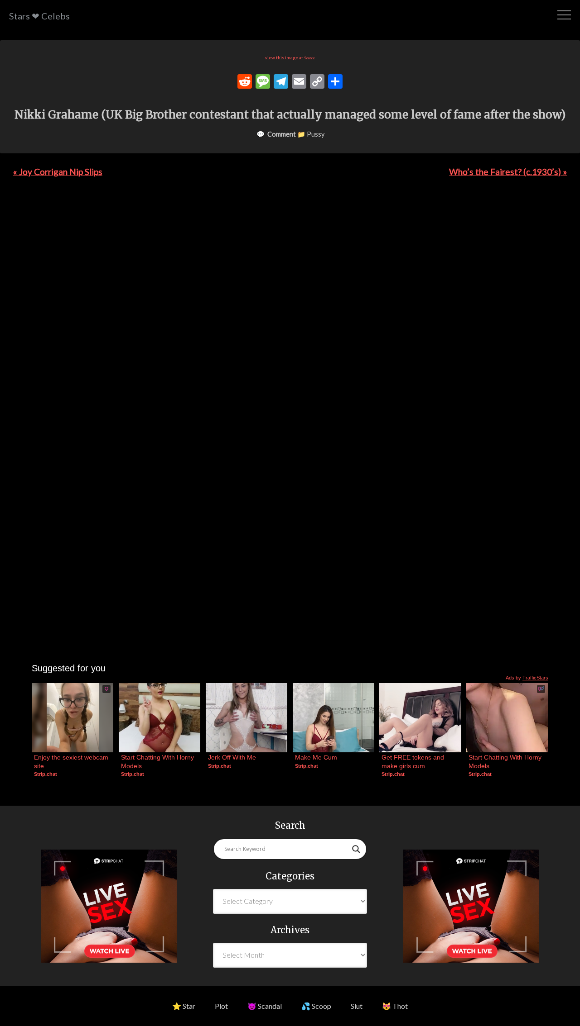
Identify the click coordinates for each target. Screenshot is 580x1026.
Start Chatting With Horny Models (158, 761)
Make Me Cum (316, 757)
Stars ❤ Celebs (39, 15)
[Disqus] (290, 313)
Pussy (315, 134)
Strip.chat (45, 774)
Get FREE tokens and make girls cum (414, 761)
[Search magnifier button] (356, 849)
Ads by (527, 677)
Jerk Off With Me (232, 757)
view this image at (290, 57)
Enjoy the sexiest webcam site (72, 761)
